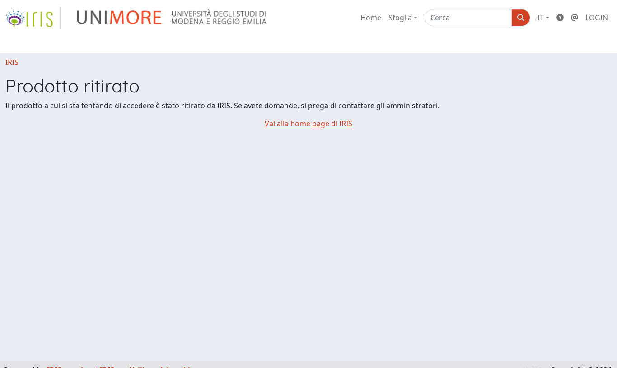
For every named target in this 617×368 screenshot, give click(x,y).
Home (370, 18)
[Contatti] (574, 18)
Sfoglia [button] (400, 18)
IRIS (12, 62)
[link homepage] (33, 17)
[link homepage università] (172, 17)
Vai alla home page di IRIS (308, 124)
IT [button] (541, 18)
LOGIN (596, 18)
